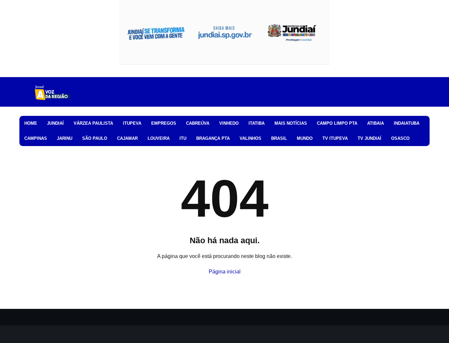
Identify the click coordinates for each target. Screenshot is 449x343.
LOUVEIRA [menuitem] (159, 138)
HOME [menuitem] (30, 123)
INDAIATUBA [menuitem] (406, 123)
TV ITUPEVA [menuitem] (335, 138)
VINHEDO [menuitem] (229, 123)
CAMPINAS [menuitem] (35, 138)
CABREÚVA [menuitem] (197, 123)
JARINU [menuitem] (64, 138)
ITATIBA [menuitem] (256, 123)
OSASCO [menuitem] (400, 138)
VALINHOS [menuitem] (250, 138)
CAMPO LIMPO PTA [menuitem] (337, 123)
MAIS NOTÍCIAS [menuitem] (290, 123)
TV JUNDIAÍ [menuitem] (369, 138)
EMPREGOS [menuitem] (163, 123)
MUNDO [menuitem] (305, 138)
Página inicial (225, 271)
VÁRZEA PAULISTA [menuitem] (93, 123)
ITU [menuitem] (182, 138)
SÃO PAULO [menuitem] (94, 138)
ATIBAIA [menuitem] (375, 123)
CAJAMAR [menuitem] (127, 138)
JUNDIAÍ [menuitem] (55, 123)
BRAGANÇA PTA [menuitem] (213, 138)
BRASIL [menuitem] (279, 138)
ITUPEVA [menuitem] (132, 123)
